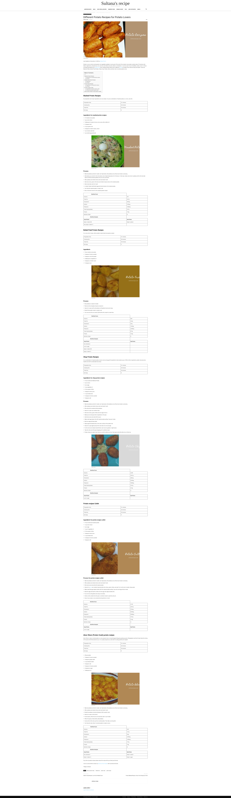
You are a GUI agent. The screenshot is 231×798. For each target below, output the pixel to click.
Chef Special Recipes (101, 9)
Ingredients (88, 81)
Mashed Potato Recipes (89, 76)
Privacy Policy (133, 796)
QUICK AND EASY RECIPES (91, 12)
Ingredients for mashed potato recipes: (93, 77)
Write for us (146, 796)
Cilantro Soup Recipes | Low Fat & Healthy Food (93, 775)
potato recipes (109, 770)
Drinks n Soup (119, 9)
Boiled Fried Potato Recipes (90, 79)
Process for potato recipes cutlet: (92, 90)
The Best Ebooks (140, 796)
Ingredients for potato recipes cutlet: (93, 88)
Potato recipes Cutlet (89, 87)
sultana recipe (85, 19)
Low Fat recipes (132, 9)
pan (90, 587)
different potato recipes (90, 770)
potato (121, 67)
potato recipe (103, 770)
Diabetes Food (111, 9)
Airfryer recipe (87, 9)
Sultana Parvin (103, 61)
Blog (94, 9)
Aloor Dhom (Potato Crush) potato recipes (93, 91)
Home (84, 12)
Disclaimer (124, 796)
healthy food (97, 67)
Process (88, 78)
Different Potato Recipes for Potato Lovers (107, 17)
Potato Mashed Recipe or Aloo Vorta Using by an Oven (137, 775)
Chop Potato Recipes (89, 83)
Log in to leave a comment (88, 789)
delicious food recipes (102, 763)
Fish (126, 9)
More (138, 9)
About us (128, 796)
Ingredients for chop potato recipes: (93, 85)
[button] (146, 9)
